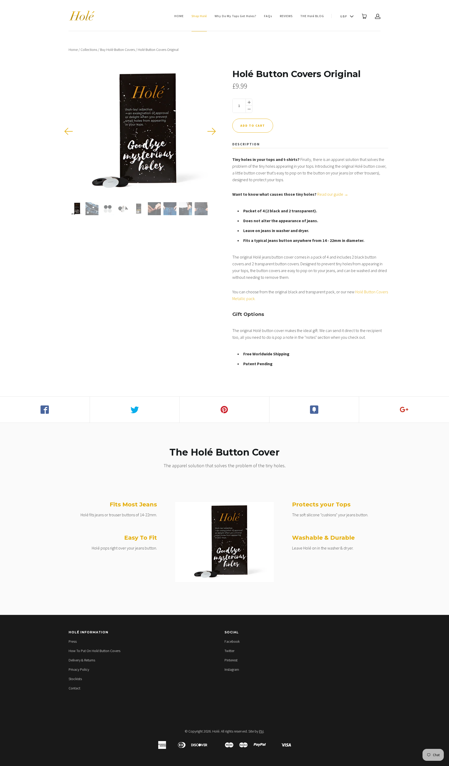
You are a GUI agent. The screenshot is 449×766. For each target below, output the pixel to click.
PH (261, 731)
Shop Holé (199, 16)
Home (73, 49)
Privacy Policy (79, 669)
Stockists (75, 678)
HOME (179, 16)
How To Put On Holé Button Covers (94, 650)
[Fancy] (314, 409)
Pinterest (230, 660)
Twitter (229, 650)
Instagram (231, 669)
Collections (89, 49)
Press (73, 641)
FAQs (268, 16)
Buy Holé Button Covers (117, 49)
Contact (74, 688)
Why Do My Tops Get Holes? (235, 16)
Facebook (232, 641)
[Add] (404, 409)
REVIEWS (286, 16)
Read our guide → (332, 194)
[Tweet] (135, 409)
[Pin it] (224, 409)
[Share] (45, 409)
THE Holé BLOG (312, 16)
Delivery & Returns (82, 660)
